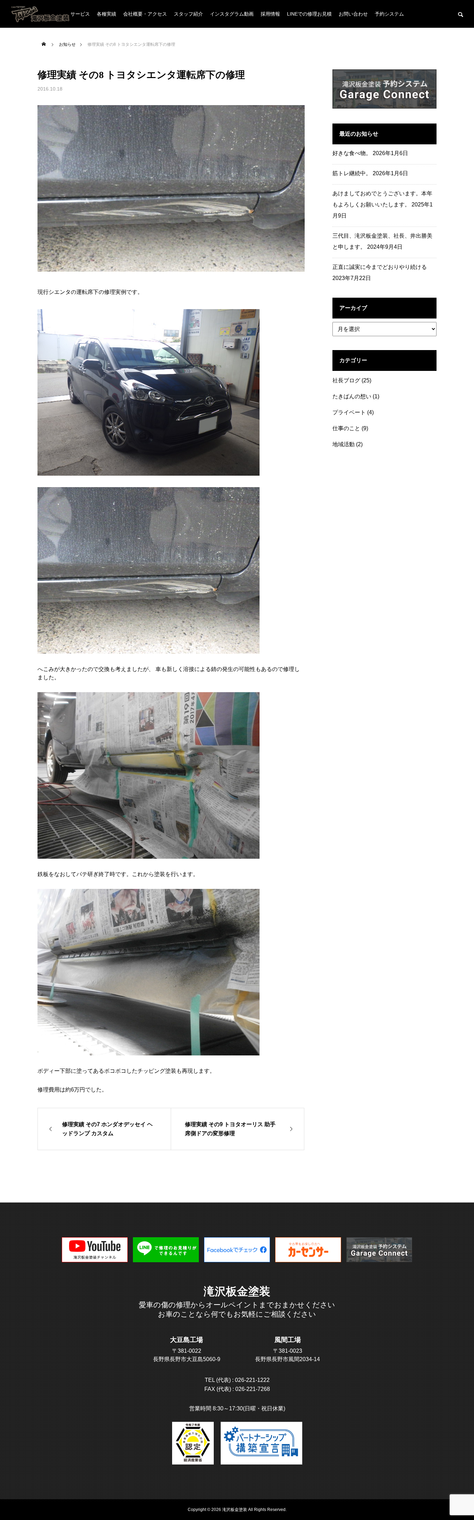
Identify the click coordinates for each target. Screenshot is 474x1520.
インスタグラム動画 (232, 14)
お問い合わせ (353, 14)
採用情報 (270, 14)
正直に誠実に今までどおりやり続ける (379, 267)
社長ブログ (346, 380)
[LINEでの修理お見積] (166, 1260)
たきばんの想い (351, 396)
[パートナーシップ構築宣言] (261, 1443)
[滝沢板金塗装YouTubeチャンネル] (95, 1260)
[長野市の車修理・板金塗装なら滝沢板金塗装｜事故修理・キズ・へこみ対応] (41, 14)
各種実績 (106, 14)
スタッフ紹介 (188, 14)
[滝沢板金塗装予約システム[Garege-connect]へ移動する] (384, 107)
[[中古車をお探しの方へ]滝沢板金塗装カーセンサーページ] (308, 1260)
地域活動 (343, 444)
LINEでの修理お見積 (309, 14)
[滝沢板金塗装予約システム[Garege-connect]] (379, 1260)
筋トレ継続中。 (351, 173)
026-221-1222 (252, 1380)
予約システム (389, 14)
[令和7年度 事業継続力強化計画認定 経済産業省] (193, 1443)
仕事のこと (346, 428)
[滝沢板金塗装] (237, 1260)
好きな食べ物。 (351, 153)
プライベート (349, 412)
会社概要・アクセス (145, 14)
